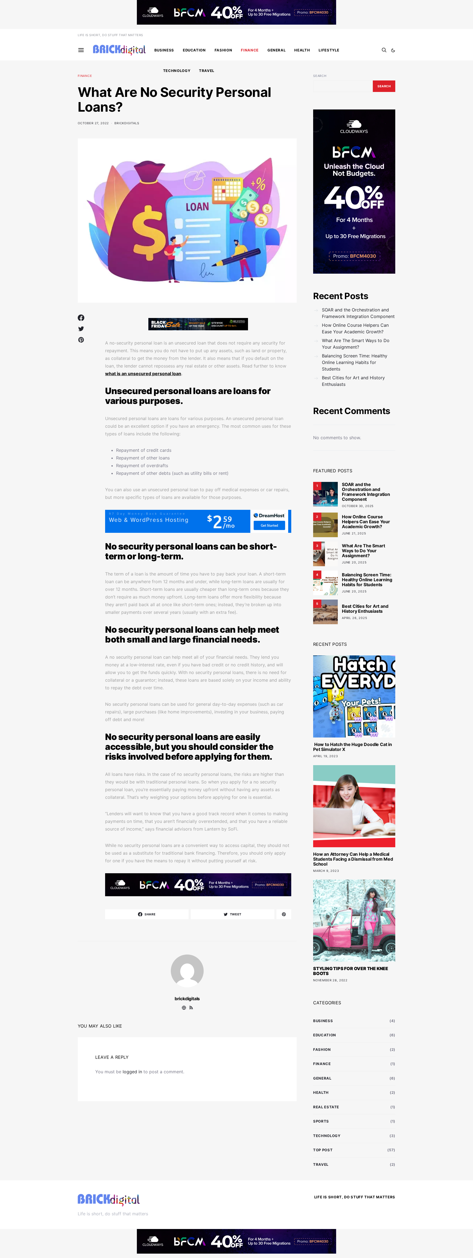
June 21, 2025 (354, 533)
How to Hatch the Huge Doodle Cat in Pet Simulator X (352, 747)
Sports (321, 1121)
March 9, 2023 (326, 871)
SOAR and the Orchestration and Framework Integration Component (358, 313)
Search (320, 76)
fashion (223, 50)
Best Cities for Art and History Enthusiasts (353, 381)
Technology (177, 70)
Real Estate (326, 1107)
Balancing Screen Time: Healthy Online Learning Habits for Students (354, 362)
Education (194, 50)
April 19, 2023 (325, 756)
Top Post (323, 1150)
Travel (206, 70)
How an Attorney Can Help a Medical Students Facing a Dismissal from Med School (353, 859)
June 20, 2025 (354, 562)
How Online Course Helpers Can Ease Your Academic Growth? (355, 328)
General (276, 50)
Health (302, 50)
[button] (393, 50)
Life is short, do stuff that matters (110, 35)
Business (164, 50)
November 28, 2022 (330, 980)
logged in (132, 1071)
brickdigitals (126, 123)
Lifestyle (329, 50)
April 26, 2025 (354, 618)
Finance (250, 50)
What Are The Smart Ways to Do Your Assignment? (356, 344)
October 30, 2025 (358, 506)
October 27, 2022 (93, 123)
